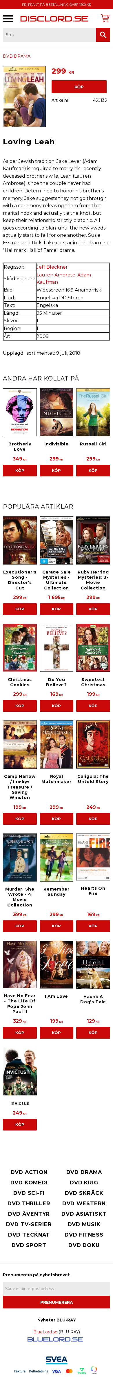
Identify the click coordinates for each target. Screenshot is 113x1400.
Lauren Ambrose (56, 275)
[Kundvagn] (104, 18)
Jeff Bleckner (52, 267)
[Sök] (103, 35)
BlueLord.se (45, 1332)
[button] (8, 19)
